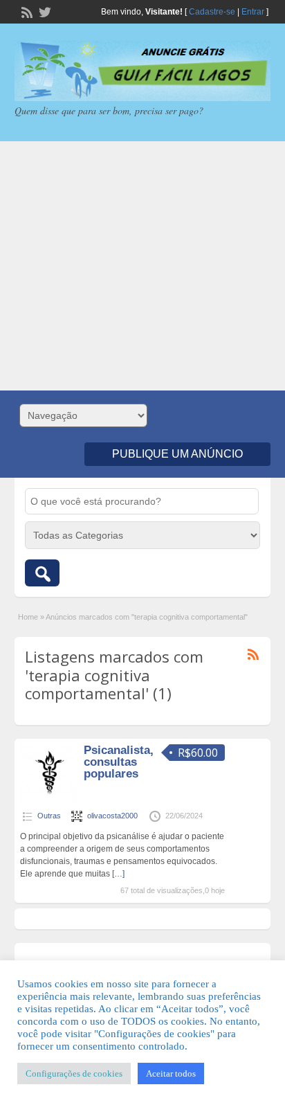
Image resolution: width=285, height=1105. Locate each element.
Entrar (252, 12)
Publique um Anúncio (177, 454)
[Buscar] (42, 572)
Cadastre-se (212, 12)
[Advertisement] (142, 266)
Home (28, 617)
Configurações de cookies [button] (74, 1073)
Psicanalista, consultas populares (119, 762)
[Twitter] (43, 11)
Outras (49, 815)
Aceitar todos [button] (171, 1073)
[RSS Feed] (25, 11)
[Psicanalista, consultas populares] (49, 800)
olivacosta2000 (112, 815)
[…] (118, 874)
